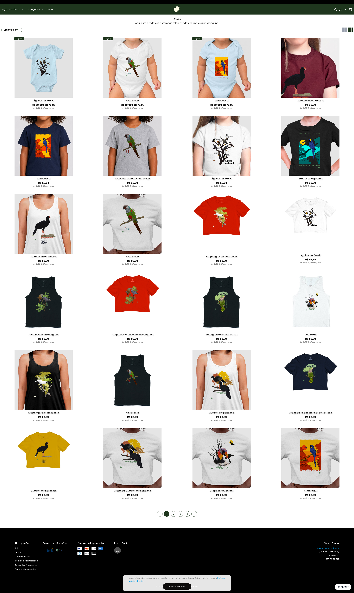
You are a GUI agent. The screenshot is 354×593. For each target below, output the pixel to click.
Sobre (50, 9)
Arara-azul (221, 100)
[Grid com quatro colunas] (350, 30)
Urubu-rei (310, 334)
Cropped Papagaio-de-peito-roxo (310, 412)
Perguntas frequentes (26, 565)
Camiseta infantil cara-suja (132, 178)
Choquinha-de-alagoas (43, 334)
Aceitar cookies (177, 586)
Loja (4, 9)
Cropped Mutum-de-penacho (132, 490)
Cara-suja (132, 100)
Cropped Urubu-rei (221, 490)
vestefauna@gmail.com (327, 548)
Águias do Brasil (43, 100)
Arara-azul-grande (310, 178)
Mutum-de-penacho (221, 412)
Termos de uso (22, 556)
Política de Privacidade (26, 560)
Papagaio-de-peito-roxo (221, 334)
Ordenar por (10, 29)
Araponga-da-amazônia (221, 256)
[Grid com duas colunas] (344, 30)
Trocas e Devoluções (25, 569)
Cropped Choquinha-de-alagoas (132, 334)
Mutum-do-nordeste (310, 100)
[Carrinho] (350, 9)
